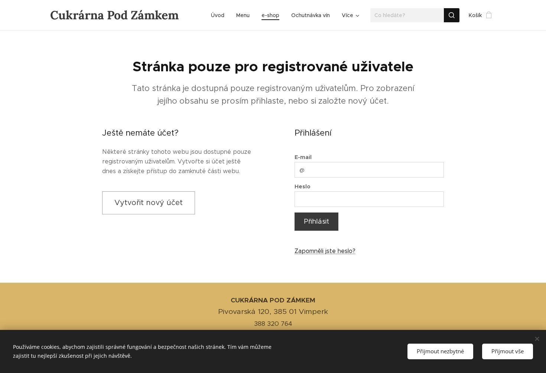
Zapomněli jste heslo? (325, 250)
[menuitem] (219, 15)
